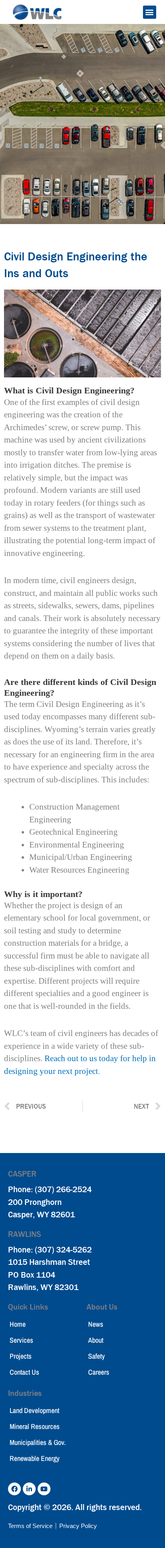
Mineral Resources (35, 1426)
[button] (149, 12)
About (95, 1340)
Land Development (34, 1410)
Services (21, 1340)
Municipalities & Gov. (38, 1442)
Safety (96, 1356)
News (95, 1324)
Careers (98, 1372)
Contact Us (24, 1372)
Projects (21, 1356)
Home (18, 1324)
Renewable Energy (35, 1458)
